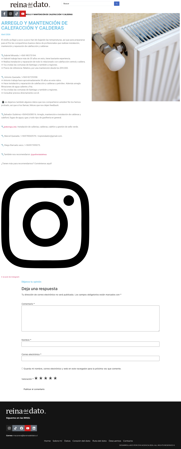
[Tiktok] (17, 14)
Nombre (26, 340)
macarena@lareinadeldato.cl (25, 435)
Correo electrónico (31, 354)
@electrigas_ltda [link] (10, 127)
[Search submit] (116, 3)
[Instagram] (10, 14)
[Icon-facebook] (4, 14)
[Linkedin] (34, 428)
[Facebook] (21, 428)
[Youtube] (23, 14)
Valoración (28, 379)
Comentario (28, 304)
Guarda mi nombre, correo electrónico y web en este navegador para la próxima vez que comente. (72, 369)
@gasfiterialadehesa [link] (39, 154)
